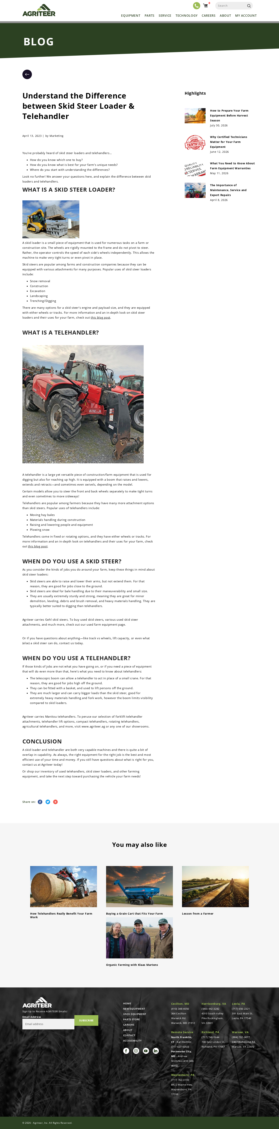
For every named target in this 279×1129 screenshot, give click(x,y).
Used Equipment (134, 1014)
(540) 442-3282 (210, 1008)
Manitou (51, 716)
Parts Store (131, 1019)
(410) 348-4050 (180, 1008)
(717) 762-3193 (180, 1080)
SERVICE (165, 15)
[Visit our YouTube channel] (146, 1051)
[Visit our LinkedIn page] (156, 1051)
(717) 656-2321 (241, 1008)
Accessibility (132, 1040)
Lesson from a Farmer (198, 913)
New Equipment (134, 1008)
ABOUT (127, 1029)
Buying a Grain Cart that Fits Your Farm (134, 913)
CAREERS (128, 1024)
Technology (187, 15)
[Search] (249, 5)
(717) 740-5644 (210, 1037)
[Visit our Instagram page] (136, 1051)
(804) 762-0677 (241, 1037)
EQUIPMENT (130, 15)
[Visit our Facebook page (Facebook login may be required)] (126, 1051)
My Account (246, 15)
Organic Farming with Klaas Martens (132, 965)
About (225, 15)
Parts (150, 15)
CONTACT (129, 1035)
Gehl (48, 619)
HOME (127, 1003)
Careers (209, 15)
